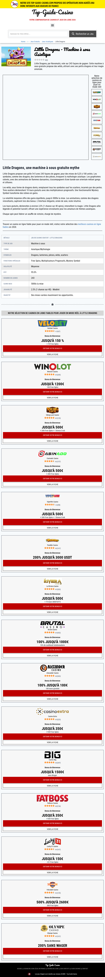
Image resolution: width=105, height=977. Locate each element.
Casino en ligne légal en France (34, 969)
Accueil (19, 969)
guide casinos (76, 969)
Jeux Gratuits (64, 969)
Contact (85, 969)
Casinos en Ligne (52, 969)
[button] (52, 25)
